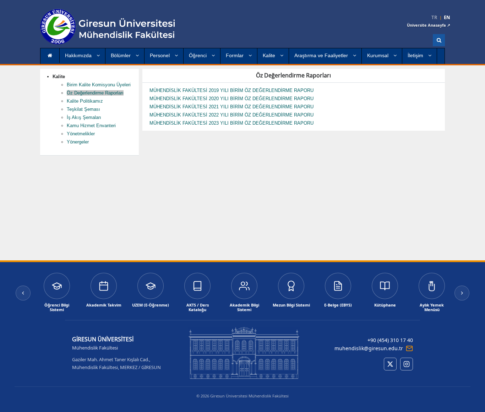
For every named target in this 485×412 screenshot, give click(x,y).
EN (447, 17)
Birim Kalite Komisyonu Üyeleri (99, 84)
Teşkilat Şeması (83, 109)
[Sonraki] (461, 293)
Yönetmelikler (81, 133)
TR (434, 17)
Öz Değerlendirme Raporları (95, 93)
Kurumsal (378, 55)
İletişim (416, 55)
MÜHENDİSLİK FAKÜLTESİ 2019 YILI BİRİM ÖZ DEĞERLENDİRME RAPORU (232, 90)
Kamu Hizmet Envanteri (91, 125)
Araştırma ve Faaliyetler (321, 55)
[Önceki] (23, 293)
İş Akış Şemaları (84, 117)
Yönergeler (78, 142)
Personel (160, 55)
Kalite (270, 55)
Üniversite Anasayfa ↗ (428, 25)
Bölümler (121, 55)
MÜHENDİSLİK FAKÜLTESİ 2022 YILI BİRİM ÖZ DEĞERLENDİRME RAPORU (231, 115)
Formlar (235, 55)
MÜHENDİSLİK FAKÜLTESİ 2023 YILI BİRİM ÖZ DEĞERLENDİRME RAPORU (231, 123)
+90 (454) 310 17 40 (390, 340)
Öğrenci (198, 55)
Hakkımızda (79, 55)
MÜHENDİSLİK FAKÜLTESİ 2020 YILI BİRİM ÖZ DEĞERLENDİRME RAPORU (232, 98)
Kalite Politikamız (85, 101)
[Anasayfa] (123, 26)
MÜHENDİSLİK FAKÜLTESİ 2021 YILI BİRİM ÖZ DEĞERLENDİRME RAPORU (232, 106)
